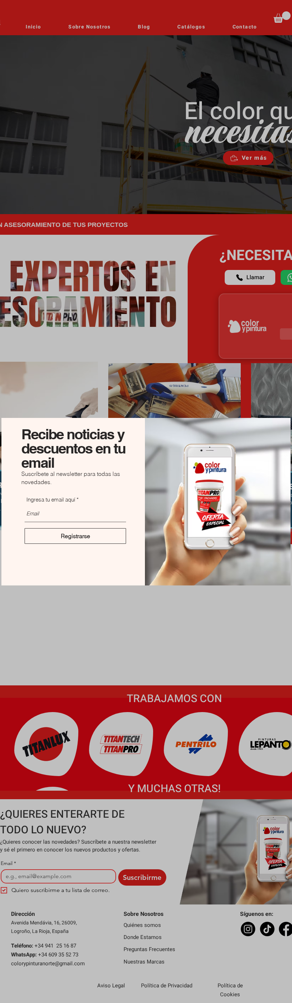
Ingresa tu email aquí (50, 499)
